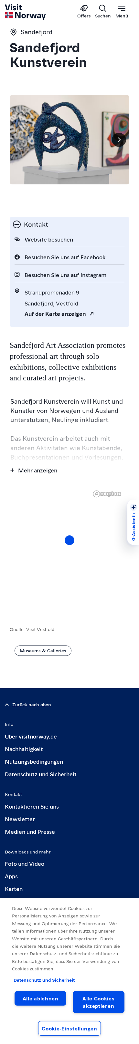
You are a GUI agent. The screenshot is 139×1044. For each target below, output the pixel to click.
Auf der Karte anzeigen (55, 313)
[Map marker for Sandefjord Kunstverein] (69, 540)
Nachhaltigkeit (24, 748)
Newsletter (20, 818)
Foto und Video (24, 863)
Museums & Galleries (43, 650)
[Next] (119, 140)
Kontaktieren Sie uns (32, 806)
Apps (11, 876)
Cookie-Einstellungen (69, 1028)
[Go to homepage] (26, 12)
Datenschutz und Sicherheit (41, 774)
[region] (69, 546)
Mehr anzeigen (37, 470)
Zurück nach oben (31, 704)
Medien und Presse (30, 831)
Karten (14, 888)
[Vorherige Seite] (20, 140)
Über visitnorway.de (31, 736)
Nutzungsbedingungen (34, 761)
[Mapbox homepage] (107, 494)
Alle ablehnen (41, 998)
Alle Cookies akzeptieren (98, 1002)
